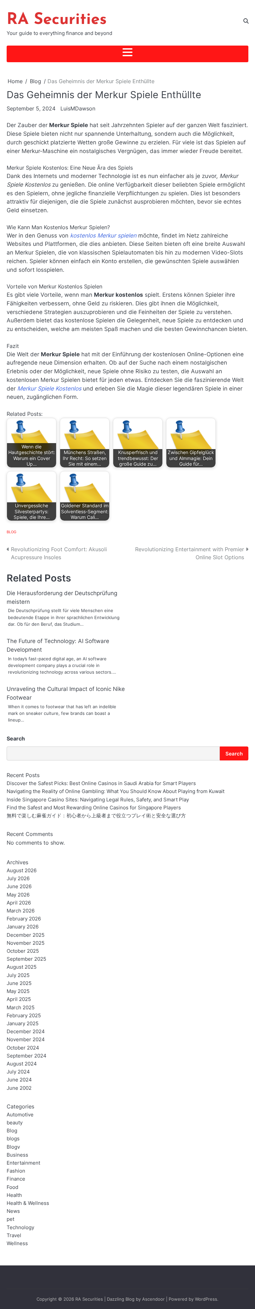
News (13, 1211)
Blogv (13, 1147)
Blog (11, 532)
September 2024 (26, 1056)
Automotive (20, 1114)
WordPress (206, 1299)
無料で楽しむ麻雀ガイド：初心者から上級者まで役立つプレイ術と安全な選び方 (96, 815)
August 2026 (22, 870)
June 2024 (19, 1079)
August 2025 (22, 967)
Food (12, 1187)
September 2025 (26, 959)
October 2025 (23, 951)
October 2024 (23, 1048)
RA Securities (57, 20)
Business (17, 1155)
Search (16, 738)
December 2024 (26, 1031)
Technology (20, 1227)
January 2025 (23, 1023)
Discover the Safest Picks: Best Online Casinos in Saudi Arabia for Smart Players (101, 783)
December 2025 (25, 935)
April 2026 (19, 903)
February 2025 (24, 1015)
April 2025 (19, 999)
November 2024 (26, 1039)
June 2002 (19, 1088)
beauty (15, 1122)
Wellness (17, 1243)
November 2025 (25, 943)
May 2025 (18, 991)
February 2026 (24, 918)
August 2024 (22, 1064)
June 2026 (19, 886)
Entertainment (23, 1163)
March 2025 (21, 1007)
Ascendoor (153, 1299)
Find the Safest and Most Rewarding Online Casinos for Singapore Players (94, 807)
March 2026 (21, 910)
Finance (16, 1179)
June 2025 (19, 983)
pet (10, 1219)
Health (14, 1195)
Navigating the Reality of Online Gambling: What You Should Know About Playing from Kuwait (115, 791)
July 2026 (18, 878)
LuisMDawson (77, 108)
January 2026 (23, 926)
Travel (14, 1235)
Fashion (16, 1171)
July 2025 (18, 975)
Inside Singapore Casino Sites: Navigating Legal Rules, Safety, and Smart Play (98, 799)
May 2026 (18, 895)
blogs (13, 1138)
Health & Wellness (28, 1203)
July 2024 (18, 1071)
